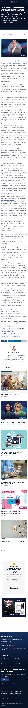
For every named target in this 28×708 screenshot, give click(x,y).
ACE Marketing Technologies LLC (15, 695)
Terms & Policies (4, 695)
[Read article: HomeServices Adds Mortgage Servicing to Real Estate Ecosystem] (14, 469)
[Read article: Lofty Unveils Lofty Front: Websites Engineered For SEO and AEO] (14, 439)
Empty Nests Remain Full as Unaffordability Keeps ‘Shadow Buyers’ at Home (14, 393)
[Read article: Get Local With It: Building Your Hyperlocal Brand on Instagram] (14, 499)
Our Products (10, 691)
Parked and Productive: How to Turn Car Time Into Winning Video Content (14, 570)
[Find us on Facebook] (1, 699)
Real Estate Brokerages (8, 331)
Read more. (17, 581)
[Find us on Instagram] (5, 699)
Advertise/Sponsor (4, 693)
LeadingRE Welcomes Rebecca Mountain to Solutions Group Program (13, 542)
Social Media (17, 664)
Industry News (5, 389)
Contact (21, 691)
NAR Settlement (6, 329)
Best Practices (4, 661)
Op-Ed (13, 329)
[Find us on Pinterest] (7, 699)
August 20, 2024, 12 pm (14, 33)
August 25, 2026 (5, 515)
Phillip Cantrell (21, 329)
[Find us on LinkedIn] (10, 699)
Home (2, 26)
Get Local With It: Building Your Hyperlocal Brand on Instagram (10, 512)
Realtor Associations (19, 334)
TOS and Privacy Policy (17, 684)
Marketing (17, 658)
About (2, 691)
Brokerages (8, 326)
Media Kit (12, 693)
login (5, 551)
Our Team (16, 691)
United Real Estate (15, 336)
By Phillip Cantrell (4, 33)
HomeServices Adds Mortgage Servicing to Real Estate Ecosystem (13, 483)
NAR (17, 326)
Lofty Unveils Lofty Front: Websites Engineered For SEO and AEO (11, 453)
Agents (6, 26)
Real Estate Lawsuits (7, 334)
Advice (2, 664)
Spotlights (3, 658)
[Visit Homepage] (14, 2)
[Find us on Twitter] (3, 699)
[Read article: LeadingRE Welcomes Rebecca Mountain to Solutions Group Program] (14, 529)
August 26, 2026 (5, 396)
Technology (17, 661)
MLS (13, 326)
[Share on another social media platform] (24, 341)
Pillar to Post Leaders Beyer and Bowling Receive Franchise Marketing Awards (13, 423)
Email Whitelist (18, 693)
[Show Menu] (1, 2)
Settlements (5, 336)
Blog (6, 691)
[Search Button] (26, 2)
